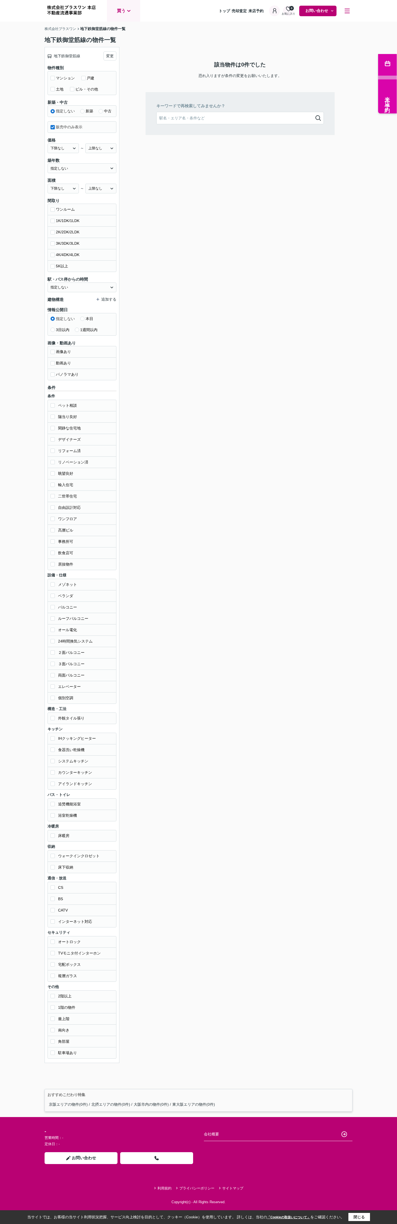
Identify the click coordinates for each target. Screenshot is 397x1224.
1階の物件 (66, 1007)
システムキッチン (73, 761)
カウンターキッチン (75, 772)
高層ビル (65, 530)
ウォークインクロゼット (79, 856)
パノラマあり (67, 374)
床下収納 (65, 867)
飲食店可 (65, 553)
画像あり (63, 351)
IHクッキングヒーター (77, 738)
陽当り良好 (67, 417)
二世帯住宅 (67, 496)
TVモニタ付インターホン (79, 953)
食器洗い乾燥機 (71, 750)
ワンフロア (67, 519)
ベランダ (65, 596)
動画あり (63, 363)
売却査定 (239, 11)
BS (60, 899)
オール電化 (67, 630)
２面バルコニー (71, 652)
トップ (224, 11)
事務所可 (65, 541)
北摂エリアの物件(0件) (110, 1104)
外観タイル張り (71, 718)
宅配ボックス (69, 964)
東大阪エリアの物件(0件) (193, 1104)
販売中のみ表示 (69, 127)
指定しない (65, 111)
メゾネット (67, 584)
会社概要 (211, 1134)
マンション (65, 78)
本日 (89, 319)
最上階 (63, 1019)
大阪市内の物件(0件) (151, 1104)
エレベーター (69, 686)
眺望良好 (65, 473)
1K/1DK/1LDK (67, 220)
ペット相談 (67, 405)
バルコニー (67, 607)
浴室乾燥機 (67, 815)
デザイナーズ (69, 439)
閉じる (359, 1217)
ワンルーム (65, 209)
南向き (63, 1030)
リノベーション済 (73, 462)
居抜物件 (65, 564)
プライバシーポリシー (196, 1188)
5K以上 (62, 266)
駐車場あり (67, 1053)
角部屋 (63, 1041)
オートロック (69, 942)
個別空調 (65, 698)
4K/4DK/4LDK (67, 255)
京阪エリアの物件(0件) (68, 1104)
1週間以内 (88, 330)
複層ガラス (67, 976)
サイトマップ (232, 1188)
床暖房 (63, 835)
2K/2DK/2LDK (67, 232)
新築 (89, 111)
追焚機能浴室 (69, 804)
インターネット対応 (75, 921)
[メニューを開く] (347, 11)
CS (60, 887)
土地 (59, 89)
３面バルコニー (71, 664)
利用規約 (164, 1188)
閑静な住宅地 (69, 428)
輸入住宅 (65, 485)
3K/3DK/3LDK (67, 243)
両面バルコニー (71, 675)
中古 (108, 111)
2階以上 (65, 996)
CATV (63, 910)
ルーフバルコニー (73, 618)
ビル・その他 (86, 89)
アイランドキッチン (75, 784)
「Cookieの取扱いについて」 (288, 1217)
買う (121, 10)
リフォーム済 (69, 451)
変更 (110, 56)
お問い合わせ (316, 10)
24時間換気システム (75, 641)
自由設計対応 (69, 507)
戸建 (90, 78)
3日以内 (62, 330)
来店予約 (256, 11)
